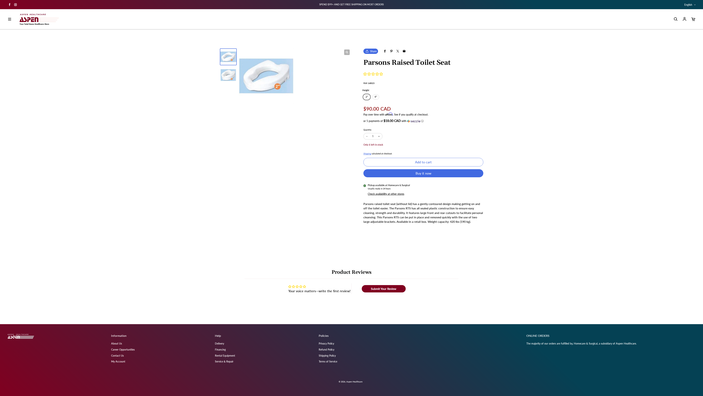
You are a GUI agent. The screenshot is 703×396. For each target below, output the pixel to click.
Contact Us (117, 355)
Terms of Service (328, 361)
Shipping (367, 153)
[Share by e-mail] (404, 51)
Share (373, 51)
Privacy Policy (326, 343)
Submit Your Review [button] (383, 288)
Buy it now (423, 173)
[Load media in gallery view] (228, 57)
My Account (118, 361)
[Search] (675, 19)
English (688, 4)
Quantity (367, 130)
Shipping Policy (327, 355)
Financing (220, 349)
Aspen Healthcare (354, 381)
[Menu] (9, 19)
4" (376, 97)
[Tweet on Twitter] (397, 51)
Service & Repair (224, 361)
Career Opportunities (123, 349)
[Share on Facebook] (385, 51)
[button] (373, 74)
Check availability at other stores (386, 193)
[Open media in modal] (347, 52)
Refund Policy (326, 349)
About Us (116, 343)
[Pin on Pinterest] (391, 51)
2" (367, 97)
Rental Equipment (225, 355)
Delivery (219, 343)
